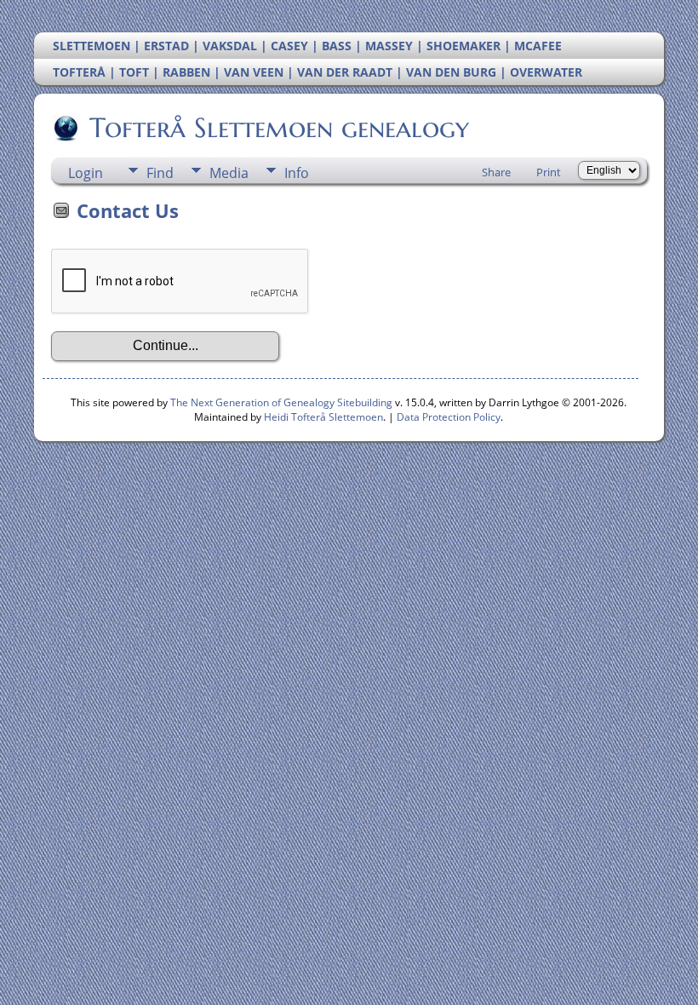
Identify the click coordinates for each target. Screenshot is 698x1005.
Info (296, 173)
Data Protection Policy (449, 417)
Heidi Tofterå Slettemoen (323, 417)
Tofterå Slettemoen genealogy (279, 128)
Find (160, 173)
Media (229, 173)
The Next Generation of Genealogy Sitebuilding (281, 402)
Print (548, 172)
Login (85, 173)
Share (496, 172)
